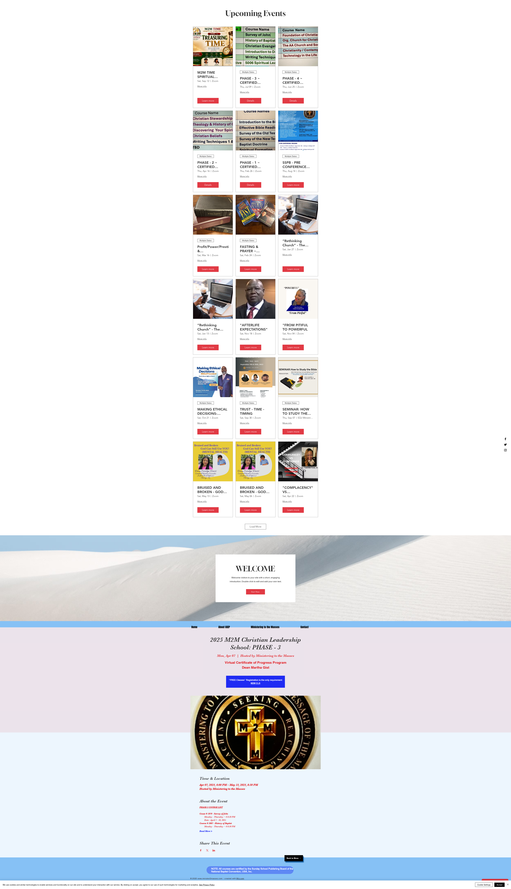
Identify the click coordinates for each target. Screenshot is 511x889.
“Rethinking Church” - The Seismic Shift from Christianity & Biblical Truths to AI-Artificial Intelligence (212, 327)
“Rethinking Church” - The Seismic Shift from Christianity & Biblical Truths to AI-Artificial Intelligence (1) (297, 243)
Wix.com (240, 878)
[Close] (507, 885)
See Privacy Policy (207, 884)
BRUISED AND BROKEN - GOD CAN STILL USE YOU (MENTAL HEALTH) (210, 490)
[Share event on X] (207, 850)
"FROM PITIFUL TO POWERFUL (295, 327)
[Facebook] (505, 439)
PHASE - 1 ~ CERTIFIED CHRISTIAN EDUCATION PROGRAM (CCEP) (255, 165)
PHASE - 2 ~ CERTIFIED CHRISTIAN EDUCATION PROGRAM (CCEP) (212, 165)
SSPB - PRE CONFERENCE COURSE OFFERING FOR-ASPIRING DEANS (297, 165)
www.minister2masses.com (210, 878)
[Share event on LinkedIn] (214, 850)
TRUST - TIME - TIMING (252, 411)
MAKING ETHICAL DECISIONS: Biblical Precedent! (212, 411)
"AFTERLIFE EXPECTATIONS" (254, 327)
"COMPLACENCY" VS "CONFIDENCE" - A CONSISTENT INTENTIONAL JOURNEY (298, 490)
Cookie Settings (484, 884)
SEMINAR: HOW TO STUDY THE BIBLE (296, 411)
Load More (255, 526)
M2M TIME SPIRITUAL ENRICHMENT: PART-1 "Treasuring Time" (212, 74)
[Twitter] (505, 444)
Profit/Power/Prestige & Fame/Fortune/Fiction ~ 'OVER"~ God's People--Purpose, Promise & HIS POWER (212, 249)
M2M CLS (255, 683)
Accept (499, 884)
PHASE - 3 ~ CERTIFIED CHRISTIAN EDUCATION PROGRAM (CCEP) (255, 80)
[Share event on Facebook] (200, 850)
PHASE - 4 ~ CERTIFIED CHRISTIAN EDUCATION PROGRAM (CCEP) (297, 80)
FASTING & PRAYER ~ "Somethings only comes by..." (254, 249)
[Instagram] (505, 450)
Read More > (205, 831)
